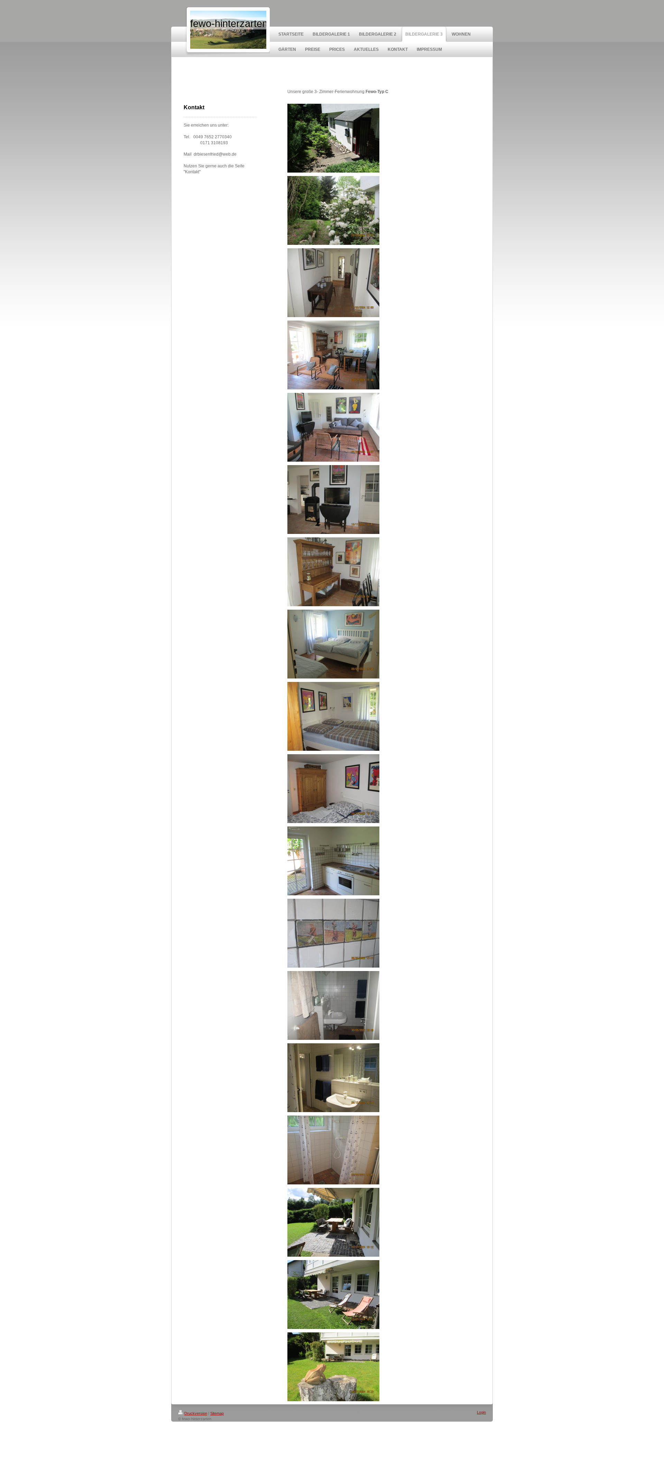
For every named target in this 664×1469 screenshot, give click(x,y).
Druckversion (195, 1413)
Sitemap (217, 1413)
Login (481, 1412)
